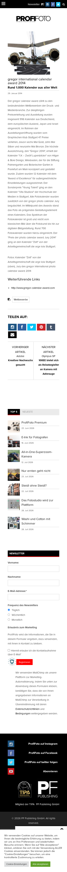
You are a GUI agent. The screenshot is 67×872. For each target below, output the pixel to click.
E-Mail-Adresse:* (17, 591)
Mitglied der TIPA (25, 804)
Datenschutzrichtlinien (27, 709)
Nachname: (14, 577)
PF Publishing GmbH (47, 804)
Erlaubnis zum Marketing (22, 627)
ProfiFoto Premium (34, 422)
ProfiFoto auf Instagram (43, 744)
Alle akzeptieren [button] (40, 864)
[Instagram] (48, 4)
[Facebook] (52, 4)
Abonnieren (50, 771)
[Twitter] (58, 4)
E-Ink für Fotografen (34, 437)
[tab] (14, 412)
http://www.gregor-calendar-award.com (33, 288)
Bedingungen (22, 713)
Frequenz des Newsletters (23, 605)
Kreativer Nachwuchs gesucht (20, 360)
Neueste (28, 411)
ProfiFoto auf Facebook (43, 753)
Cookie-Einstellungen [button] (16, 864)
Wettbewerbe (21, 299)
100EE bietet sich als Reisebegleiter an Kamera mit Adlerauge (48, 365)
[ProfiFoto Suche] (64, 4)
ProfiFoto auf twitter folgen (41, 762)
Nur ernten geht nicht (35, 471)
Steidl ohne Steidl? (34, 485)
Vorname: (13, 563)
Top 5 (13, 411)
